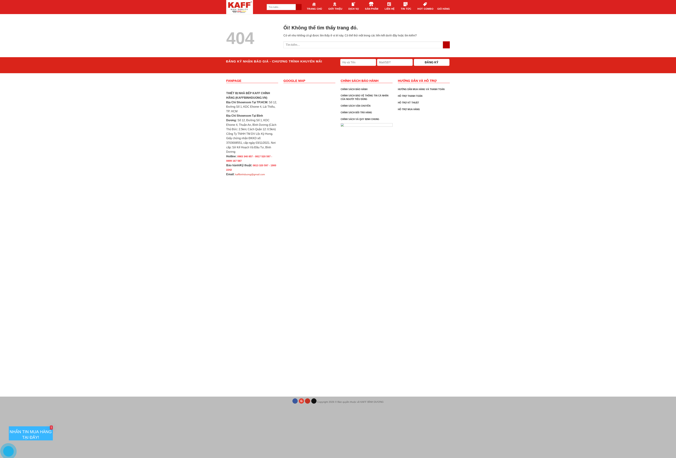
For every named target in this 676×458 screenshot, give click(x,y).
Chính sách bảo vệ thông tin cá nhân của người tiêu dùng (364, 97)
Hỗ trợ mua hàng (409, 109)
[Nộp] (446, 44)
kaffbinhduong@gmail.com (250, 174)
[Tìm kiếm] (299, 7)
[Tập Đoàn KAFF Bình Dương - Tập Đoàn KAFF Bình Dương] (243, 7)
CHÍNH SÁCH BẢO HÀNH (354, 89)
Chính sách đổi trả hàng (356, 112)
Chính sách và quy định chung (360, 119)
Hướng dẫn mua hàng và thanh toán (421, 89)
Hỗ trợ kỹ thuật (408, 102)
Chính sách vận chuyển (355, 106)
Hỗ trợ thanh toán (410, 96)
